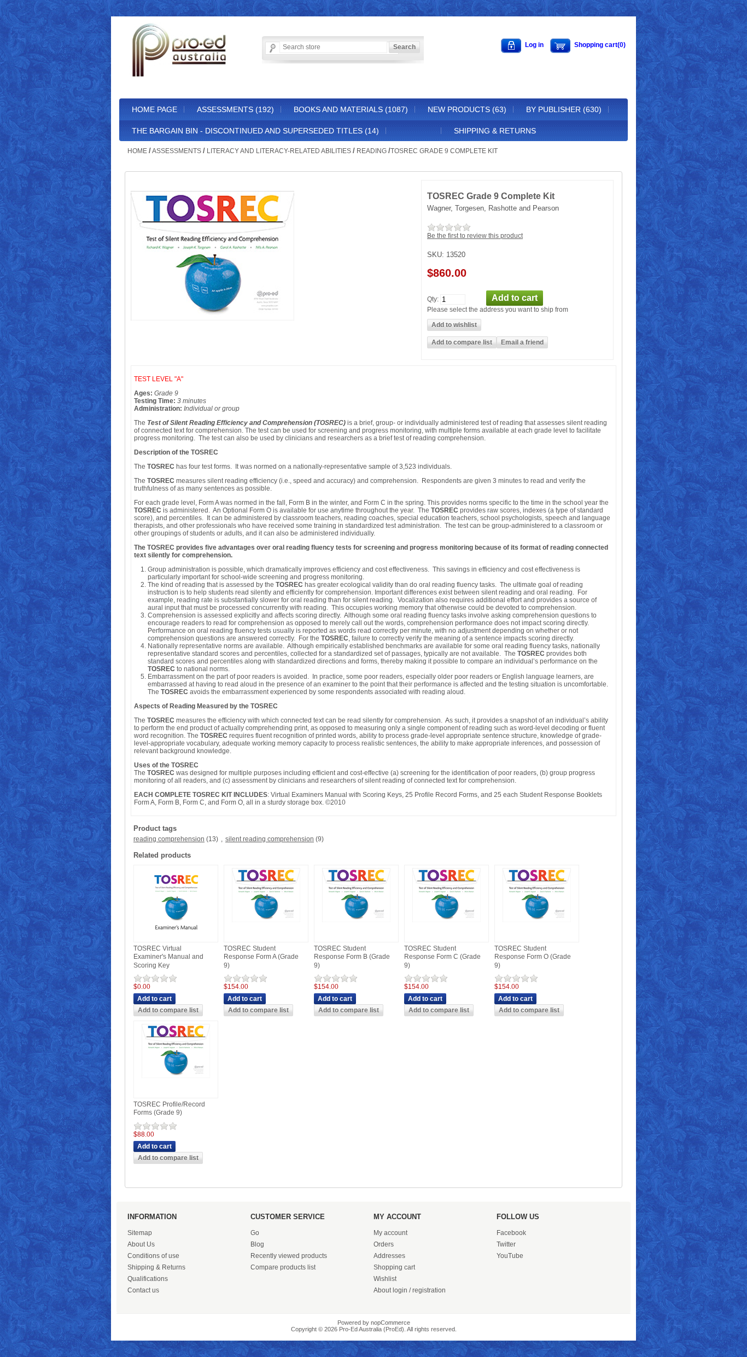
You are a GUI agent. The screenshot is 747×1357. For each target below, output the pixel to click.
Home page (154, 109)
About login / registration (410, 1290)
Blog (257, 1244)
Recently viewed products (288, 1256)
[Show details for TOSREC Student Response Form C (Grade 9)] (446, 923)
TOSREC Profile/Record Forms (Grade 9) (169, 1108)
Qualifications (147, 1279)
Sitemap (139, 1233)
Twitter (506, 1244)
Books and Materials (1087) (351, 109)
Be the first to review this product (475, 236)
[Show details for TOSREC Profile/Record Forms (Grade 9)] (176, 1078)
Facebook (511, 1233)
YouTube (510, 1256)
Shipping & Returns (495, 130)
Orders (384, 1244)
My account (390, 1233)
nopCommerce (390, 1322)
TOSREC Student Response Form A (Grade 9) (261, 957)
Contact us (143, 1290)
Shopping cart (394, 1267)
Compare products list (283, 1267)
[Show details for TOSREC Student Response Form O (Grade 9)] (537, 923)
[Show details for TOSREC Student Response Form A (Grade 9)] (266, 923)
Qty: (433, 298)
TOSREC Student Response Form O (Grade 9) (532, 957)
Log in (534, 45)
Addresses (389, 1256)
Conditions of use (153, 1256)
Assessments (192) (235, 109)
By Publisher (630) (564, 109)
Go (254, 1233)
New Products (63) (467, 109)
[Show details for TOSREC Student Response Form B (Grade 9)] (356, 923)
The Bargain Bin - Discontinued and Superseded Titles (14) (255, 130)
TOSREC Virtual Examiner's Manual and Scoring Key (168, 957)
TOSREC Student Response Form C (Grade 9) (442, 957)
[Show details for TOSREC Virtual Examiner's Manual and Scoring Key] (176, 937)
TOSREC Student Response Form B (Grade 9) (352, 957)
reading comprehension (169, 839)
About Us (141, 1244)
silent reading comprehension (269, 839)
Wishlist (385, 1279)
